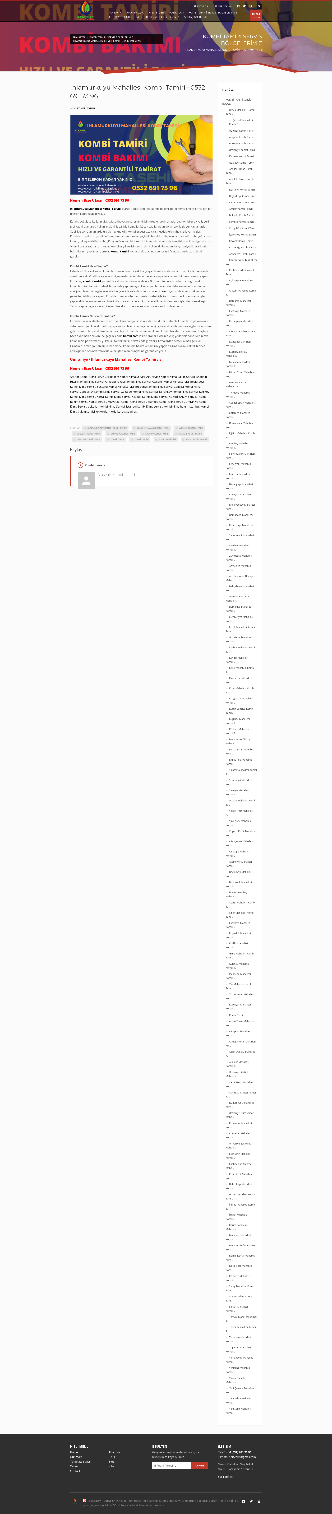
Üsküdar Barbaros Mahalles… (237, 598)
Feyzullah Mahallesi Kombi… (238, 935)
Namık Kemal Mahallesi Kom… (240, 1257)
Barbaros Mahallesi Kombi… (238, 303)
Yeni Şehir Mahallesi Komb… (238, 1410)
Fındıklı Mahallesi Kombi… (237, 945)
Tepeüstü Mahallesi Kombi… (238, 1339)
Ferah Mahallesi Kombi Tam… (240, 629)
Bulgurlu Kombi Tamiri (241, 215)
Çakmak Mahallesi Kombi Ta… (241, 122)
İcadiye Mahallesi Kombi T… (241, 649)
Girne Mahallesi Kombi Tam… (240, 955)
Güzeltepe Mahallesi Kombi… (239, 639)
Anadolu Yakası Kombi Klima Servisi (128, 382)
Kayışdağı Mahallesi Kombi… (238, 343)
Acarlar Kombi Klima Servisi (87, 377)
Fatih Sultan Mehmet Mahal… (239, 1166)
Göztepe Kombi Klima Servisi (139, 392)
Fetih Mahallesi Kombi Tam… (240, 272)
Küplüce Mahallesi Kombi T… (237, 731)
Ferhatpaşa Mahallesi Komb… (239, 323)
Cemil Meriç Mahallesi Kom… (239, 1084)
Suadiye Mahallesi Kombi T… (237, 547)
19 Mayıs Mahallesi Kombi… (238, 394)
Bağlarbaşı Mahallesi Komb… (239, 874)
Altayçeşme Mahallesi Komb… (239, 843)
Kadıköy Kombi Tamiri (156, 433)
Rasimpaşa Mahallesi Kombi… (239, 527)
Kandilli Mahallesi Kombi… (237, 659)
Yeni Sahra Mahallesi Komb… (239, 1400)
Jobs (111, 1466)
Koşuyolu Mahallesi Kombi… (238, 496)
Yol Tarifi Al (225, 1477)
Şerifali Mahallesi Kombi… (237, 1308)
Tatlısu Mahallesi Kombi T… (241, 1329)
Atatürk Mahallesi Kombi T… (241, 292)
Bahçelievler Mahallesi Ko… (240, 588)
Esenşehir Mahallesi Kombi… (238, 1156)
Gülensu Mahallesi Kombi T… (237, 966)
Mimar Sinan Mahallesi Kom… (240, 374)
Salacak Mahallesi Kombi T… (241, 772)
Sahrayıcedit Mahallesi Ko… (240, 537)
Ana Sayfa (115, 12)
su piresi (131, 411)
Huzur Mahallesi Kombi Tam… (240, 1196)
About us (114, 1452)
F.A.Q (112, 1457)
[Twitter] (244, 6)
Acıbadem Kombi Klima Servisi (126, 377)
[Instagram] (250, 6)
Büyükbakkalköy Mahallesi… (236, 894)
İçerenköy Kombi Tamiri (242, 234)
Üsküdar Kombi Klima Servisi (106, 406)
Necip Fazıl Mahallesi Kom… (239, 1268)
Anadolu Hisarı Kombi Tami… (239, 171)
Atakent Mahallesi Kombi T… (237, 1064)
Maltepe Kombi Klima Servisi (165, 402)
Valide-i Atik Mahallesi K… (239, 812)
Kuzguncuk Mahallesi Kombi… (239, 700)
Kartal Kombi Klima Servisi (113, 397)
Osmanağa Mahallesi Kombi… (239, 517)
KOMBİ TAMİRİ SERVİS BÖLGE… (236, 101)
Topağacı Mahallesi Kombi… (238, 1349)
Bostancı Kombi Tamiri (242, 189)
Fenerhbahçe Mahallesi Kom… (240, 455)
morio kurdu (117, 411)
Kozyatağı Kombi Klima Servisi (127, 402)
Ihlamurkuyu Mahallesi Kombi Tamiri (107, 428)
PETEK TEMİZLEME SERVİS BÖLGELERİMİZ (151, 17)
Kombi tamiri (119, 251)
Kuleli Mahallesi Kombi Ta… (240, 690)
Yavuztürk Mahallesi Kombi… (238, 823)
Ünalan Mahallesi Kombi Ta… (241, 802)
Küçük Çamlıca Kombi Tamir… (239, 710)
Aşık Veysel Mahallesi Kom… (239, 282)
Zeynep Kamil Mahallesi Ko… (241, 833)
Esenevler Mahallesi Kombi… (238, 1135)
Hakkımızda (135, 12)
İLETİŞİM (256, 15)
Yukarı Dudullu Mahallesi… (235, 1380)
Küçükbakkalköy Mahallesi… (236, 354)
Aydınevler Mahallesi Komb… (239, 863)
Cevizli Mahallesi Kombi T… (240, 904)
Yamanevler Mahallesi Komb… (239, 1359)
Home (74, 1452)
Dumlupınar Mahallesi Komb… (239, 425)
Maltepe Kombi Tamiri (190, 433)
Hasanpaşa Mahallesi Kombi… (239, 486)
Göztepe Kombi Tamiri (88, 439)
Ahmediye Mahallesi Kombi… (238, 568)
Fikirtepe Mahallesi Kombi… (238, 476)
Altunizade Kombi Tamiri (242, 202)
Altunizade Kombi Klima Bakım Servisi (170, 377)
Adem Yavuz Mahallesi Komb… (240, 1023)
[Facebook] (238, 6)
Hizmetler (156, 12)
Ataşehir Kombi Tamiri (191, 428)
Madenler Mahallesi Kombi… (238, 1237)
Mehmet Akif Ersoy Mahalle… (238, 741)
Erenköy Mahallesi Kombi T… (237, 445)
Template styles (80, 1462)
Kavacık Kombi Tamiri (241, 241)
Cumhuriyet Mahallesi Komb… (239, 619)
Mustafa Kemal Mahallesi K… (236, 384)
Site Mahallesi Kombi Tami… (239, 1298)
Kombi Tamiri (117, 439)
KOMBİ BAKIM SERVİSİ (183, 397)
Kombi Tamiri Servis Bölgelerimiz (213, 12)
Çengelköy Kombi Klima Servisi (99, 392)
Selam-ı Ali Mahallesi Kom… (239, 782)
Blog (112, 1462)
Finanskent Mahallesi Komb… (239, 1176)
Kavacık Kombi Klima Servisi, (150, 397)
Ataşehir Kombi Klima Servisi (170, 382)
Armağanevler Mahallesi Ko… (241, 1043)
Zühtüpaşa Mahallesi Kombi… (239, 557)
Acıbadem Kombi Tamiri (242, 254)
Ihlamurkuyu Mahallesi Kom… (241, 262)
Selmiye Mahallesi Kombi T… (237, 792)
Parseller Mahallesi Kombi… (238, 1278)
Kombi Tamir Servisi (196, 439)
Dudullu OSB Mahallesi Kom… (240, 1105)
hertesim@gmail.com (242, 1457)
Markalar (176, 12)
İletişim (113, 17)
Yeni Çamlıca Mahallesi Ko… (240, 1390)
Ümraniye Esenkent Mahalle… (238, 1145)
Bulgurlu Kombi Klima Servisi (154, 387)
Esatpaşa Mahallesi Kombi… (238, 313)
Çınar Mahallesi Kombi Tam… (240, 914)
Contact (75, 1471)
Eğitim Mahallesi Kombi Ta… (240, 435)
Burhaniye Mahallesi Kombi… (239, 608)
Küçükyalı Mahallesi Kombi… (238, 1006)
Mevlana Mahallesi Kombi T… (238, 364)
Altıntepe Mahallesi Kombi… (238, 853)
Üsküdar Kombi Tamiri (88, 433)
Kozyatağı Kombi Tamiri (242, 247)
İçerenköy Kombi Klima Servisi (178, 392)
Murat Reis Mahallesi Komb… (239, 761)
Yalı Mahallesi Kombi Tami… (239, 986)
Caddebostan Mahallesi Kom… (240, 404)
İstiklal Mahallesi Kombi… (236, 1217)
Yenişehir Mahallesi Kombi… (238, 1370)
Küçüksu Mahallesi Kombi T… (238, 721)
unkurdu (101, 411)
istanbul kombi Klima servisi (144, 406)
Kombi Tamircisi (167, 439)
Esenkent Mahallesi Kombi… (238, 925)
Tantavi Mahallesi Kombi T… (241, 1319)
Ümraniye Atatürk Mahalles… (237, 1074)
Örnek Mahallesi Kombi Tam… (240, 112)
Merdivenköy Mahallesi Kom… (240, 506)
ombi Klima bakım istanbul (182, 406)
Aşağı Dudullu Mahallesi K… (241, 1054)
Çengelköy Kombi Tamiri (242, 228)
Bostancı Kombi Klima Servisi (115, 387)
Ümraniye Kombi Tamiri (122, 433)
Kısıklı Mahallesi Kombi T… (240, 670)
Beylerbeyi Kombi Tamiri (242, 196)
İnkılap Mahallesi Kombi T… (240, 1206)
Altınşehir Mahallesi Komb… (238, 1033)
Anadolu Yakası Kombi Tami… (240, 181)
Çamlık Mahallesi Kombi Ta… (241, 1094)
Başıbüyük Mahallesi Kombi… (239, 884)
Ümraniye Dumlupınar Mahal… (239, 1115)
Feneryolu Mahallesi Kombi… (238, 466)
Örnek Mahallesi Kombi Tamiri (152, 428)
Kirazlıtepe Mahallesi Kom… (239, 680)
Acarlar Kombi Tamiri (241, 208)
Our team (76, 1457)
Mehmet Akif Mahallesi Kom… (240, 1247)
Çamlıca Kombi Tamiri (241, 221)
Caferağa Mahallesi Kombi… (238, 415)
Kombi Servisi (97, 402)
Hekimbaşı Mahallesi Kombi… (239, 1186)
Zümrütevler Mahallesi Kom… (240, 996)
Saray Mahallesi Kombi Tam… (240, 1288)
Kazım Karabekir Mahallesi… (236, 1227)
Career (74, 1466)
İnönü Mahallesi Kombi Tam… (240, 333)
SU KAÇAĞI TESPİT (195, 17)
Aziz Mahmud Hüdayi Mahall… (239, 578)
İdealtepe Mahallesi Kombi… (238, 976)
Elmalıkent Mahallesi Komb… (239, 1125)
